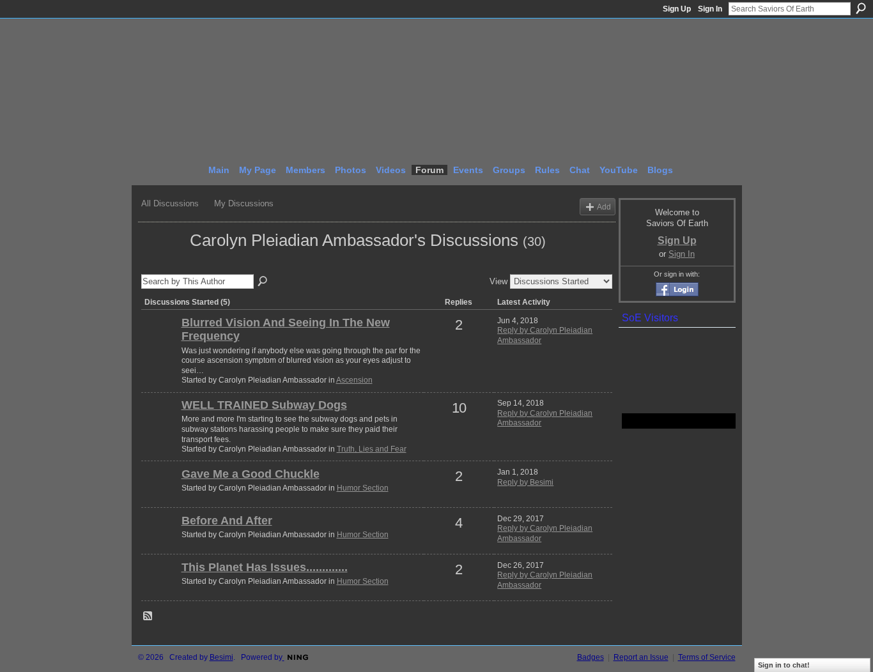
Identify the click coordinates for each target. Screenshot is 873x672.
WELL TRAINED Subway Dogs (264, 405)
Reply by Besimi (525, 482)
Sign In (710, 8)
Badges (590, 657)
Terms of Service (707, 657)
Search (861, 8)
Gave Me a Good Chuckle (251, 474)
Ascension (354, 380)
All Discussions (170, 203)
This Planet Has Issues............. (265, 567)
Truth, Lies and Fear (371, 449)
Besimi (221, 657)
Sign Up (677, 8)
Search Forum (263, 281)
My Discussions (244, 203)
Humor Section (363, 488)
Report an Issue (641, 657)
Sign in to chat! (784, 665)
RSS (148, 616)
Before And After (227, 520)
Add (604, 206)
